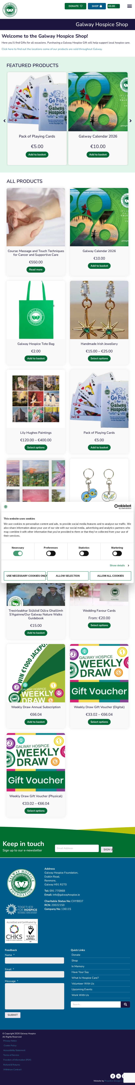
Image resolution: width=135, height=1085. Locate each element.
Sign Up (108, 849)
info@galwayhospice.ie (66, 895)
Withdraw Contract (12, 1069)
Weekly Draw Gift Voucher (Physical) (35, 796)
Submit (13, 1015)
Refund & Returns (11, 1064)
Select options (99, 358)
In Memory (78, 966)
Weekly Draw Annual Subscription (36, 707)
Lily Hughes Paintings (36, 433)
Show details (117, 565)
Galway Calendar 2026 (98, 136)
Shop (75, 960)
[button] (129, 6)
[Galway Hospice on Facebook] (112, 1076)
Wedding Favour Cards (99, 611)
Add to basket (37, 154)
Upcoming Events (82, 989)
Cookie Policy (9, 1045)
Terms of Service (11, 1055)
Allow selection (68, 575)
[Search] (125, 1004)
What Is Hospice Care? (85, 978)
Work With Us (80, 995)
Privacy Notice (10, 1040)
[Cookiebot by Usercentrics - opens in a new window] (116, 506)
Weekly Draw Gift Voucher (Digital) (99, 707)
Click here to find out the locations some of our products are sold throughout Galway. (52, 49)
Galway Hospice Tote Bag (35, 344)
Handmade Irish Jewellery (99, 344)
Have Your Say (80, 972)
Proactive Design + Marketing (119, 1080)
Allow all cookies (110, 575)
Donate (76, 955)
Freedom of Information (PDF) (17, 1059)
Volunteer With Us (83, 983)
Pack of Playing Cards (37, 136)
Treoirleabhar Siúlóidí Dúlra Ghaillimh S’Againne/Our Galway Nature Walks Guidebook (36, 614)
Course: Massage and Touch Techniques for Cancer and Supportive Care (36, 253)
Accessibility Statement (14, 1050)
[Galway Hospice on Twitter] (118, 1076)
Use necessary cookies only (26, 575)
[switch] (51, 553)
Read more (35, 269)
